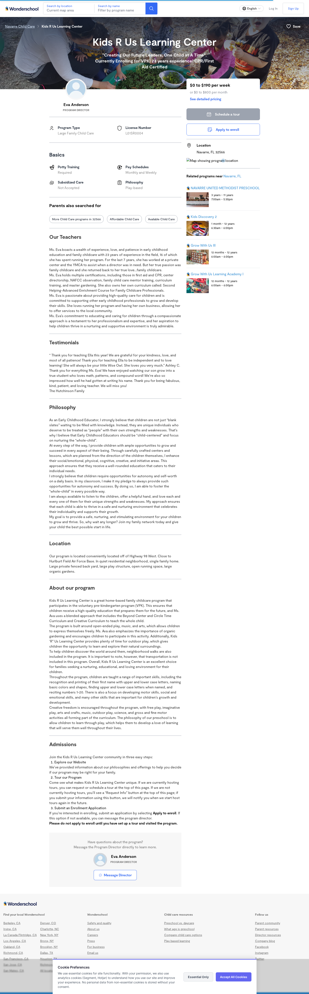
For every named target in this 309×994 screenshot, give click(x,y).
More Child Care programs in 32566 (76, 219)
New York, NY (49, 935)
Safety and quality (99, 923)
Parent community (267, 923)
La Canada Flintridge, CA (20, 935)
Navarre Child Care (20, 26)
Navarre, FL (232, 176)
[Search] (151, 8)
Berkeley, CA (11, 923)
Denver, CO (48, 923)
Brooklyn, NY (49, 947)
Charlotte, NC (49, 929)
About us (93, 929)
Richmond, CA (13, 952)
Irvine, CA (10, 929)
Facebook (262, 947)
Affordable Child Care (124, 219)
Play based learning (177, 941)
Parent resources (267, 929)
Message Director (118, 875)
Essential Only (198, 977)
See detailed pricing (205, 99)
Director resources (268, 935)
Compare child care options (183, 935)
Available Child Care (161, 219)
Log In (273, 8)
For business (96, 947)
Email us (92, 952)
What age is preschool (179, 929)
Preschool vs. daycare (179, 923)
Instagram (261, 952)
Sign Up (293, 8)
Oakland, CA (11, 947)
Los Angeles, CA (14, 941)
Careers (92, 935)
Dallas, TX (46, 952)
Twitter (259, 958)
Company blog (265, 941)
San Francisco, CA (15, 958)
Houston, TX (48, 958)
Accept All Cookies (233, 977)
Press (91, 941)
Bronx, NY (47, 941)
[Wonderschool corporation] (154, 904)
